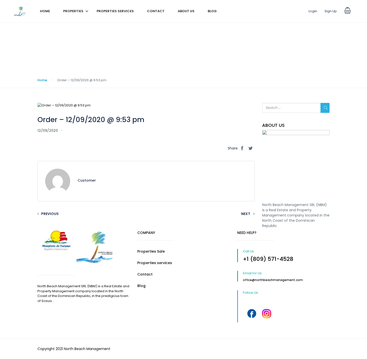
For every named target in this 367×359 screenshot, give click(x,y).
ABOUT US (273, 125)
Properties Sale (151, 251)
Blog (212, 11)
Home (45, 11)
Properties (73, 11)
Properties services (115, 11)
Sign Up (331, 11)
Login (313, 11)
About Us (186, 11)
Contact (156, 11)
